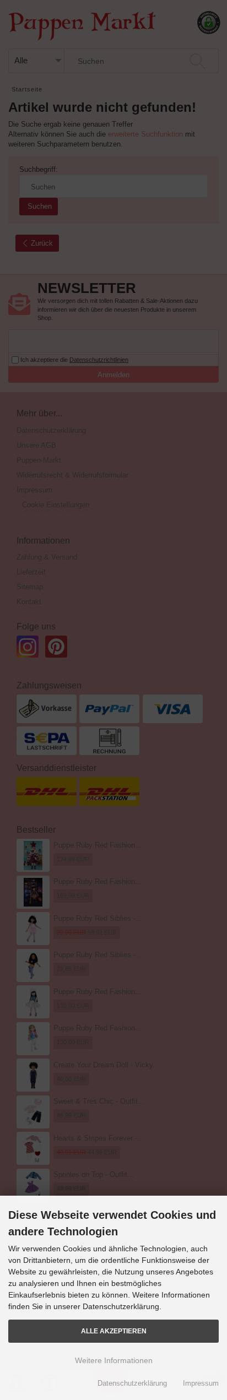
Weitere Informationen (114, 1360)
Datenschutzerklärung (132, 1383)
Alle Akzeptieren (114, 1330)
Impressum (201, 1383)
